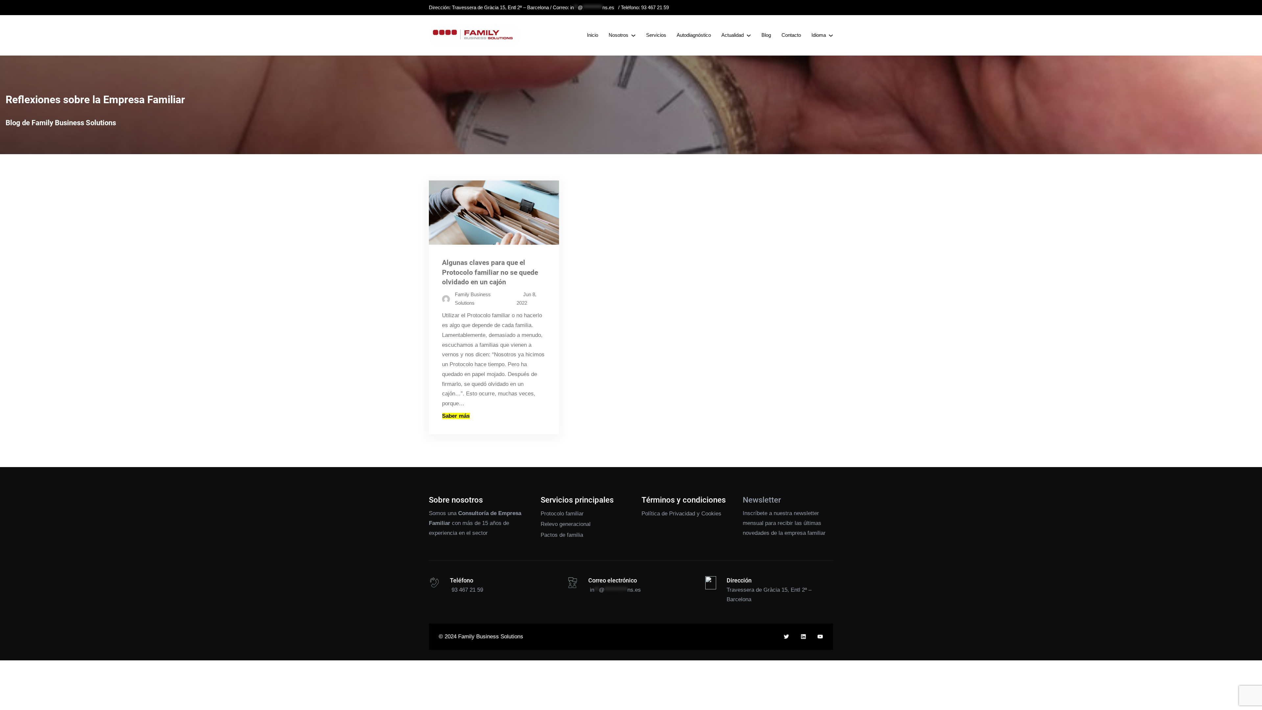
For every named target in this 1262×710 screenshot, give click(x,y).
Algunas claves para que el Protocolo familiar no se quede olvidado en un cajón (490, 272)
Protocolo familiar (562, 513)
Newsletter (762, 500)
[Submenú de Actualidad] (748, 35)
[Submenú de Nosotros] (633, 35)
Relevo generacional (566, 524)
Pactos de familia (562, 535)
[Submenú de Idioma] (831, 35)
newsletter (806, 513)
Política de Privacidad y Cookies (681, 513)
